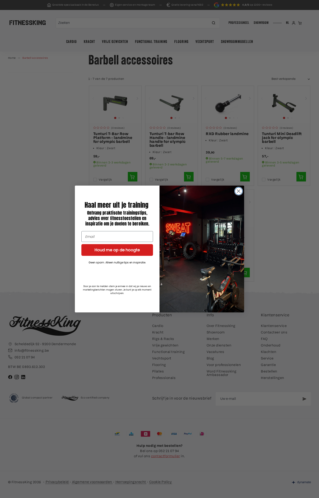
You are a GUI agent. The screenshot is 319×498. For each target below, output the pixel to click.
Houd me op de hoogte (117, 250)
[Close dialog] (238, 191)
